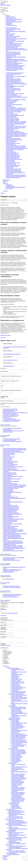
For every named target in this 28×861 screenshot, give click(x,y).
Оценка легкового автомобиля (13, 131)
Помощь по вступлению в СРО (13, 54)
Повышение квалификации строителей (15, 59)
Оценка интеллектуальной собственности (15, 175)
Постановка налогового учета (13, 44)
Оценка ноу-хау (9, 150)
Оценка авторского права (12, 166)
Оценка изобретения (11, 102)
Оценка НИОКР (10, 87)
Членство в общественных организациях (15, 187)
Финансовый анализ (10, 39)
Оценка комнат (9, 103)
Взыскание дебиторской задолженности (15, 48)
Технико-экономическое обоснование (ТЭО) (16, 38)
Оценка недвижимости (11, 27)
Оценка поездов (9, 167)
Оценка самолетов (10, 160)
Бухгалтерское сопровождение (13, 53)
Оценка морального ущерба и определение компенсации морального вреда (16, 177)
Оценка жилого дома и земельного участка (16, 110)
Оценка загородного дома (12, 117)
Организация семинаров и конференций (15, 65)
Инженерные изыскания (11, 61)
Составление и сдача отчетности (10, 421)
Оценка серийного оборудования (13, 80)
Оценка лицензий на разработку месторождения (14, 484)
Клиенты (5, 181)
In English (8, 5)
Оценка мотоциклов (10, 144)
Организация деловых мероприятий (14, 63)
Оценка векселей (10, 91)
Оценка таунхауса (10, 125)
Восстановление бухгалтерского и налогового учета (15, 412)
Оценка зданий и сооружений (13, 143)
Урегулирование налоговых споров (14, 43)
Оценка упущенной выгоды (12, 153)
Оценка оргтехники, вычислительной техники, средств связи (15, 94)
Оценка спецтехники (11, 151)
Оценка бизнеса (9, 30)
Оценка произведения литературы (14, 159)
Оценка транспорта (10, 33)
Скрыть (8, 424)
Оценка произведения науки (12, 158)
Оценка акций (9, 84)
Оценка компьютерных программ (14, 139)
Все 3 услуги (4, 435)
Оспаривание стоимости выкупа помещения (16, 83)
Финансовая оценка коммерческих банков (16, 99)
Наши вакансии (9, 188)
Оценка (8, 15)
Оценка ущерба (9, 35)
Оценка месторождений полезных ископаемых (14, 486)
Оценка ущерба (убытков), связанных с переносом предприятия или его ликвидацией (16, 133)
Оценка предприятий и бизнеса (13, 78)
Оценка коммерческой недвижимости (15, 149)
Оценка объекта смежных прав (13, 170)
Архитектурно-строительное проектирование (16, 60)
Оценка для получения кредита (13, 74)
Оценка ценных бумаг (11, 37)
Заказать (2, 193)
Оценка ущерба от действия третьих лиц (15, 109)
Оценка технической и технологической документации (18, 744)
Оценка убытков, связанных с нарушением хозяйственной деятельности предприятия (16, 122)
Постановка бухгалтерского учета (14, 46)
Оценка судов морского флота (13, 88)
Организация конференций (12, 64)
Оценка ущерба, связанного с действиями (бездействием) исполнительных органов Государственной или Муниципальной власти (16, 147)
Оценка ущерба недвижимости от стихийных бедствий (19, 767)
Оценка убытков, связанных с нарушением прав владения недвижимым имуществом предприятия (16, 136)
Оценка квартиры (10, 92)
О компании (9, 184)
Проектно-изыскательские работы (14, 21)
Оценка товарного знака (11, 114)
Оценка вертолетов (10, 161)
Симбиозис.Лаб (11, 613)
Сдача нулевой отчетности (9, 418)
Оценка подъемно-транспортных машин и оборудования (19, 695)
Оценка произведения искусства (13, 168)
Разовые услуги (7, 417)
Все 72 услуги (4, 554)
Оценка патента (9, 75)
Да (1, 647)
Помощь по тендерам (11, 55)
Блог (4, 182)
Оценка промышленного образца (13, 95)
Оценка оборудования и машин (13, 28)
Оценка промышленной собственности (15, 123)
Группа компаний (10, 186)
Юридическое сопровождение (13, 36)
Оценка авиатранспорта (11, 154)
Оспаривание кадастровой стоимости (14, 72)
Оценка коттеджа (10, 130)
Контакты (5, 190)
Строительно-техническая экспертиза (14, 69)
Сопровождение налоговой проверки (12, 419)
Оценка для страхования (11, 100)
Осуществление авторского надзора (14, 66)
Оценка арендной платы (9, 456)
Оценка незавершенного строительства (15, 86)
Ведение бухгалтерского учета (13, 52)
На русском (3, 5)
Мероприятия (9, 22)
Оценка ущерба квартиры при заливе (14, 82)
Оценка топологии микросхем (13, 165)
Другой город (5, 647)
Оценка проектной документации (14, 171)
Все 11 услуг (3, 424)
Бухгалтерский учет (10, 16)
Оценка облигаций (10, 106)
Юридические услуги (11, 18)
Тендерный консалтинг (11, 25)
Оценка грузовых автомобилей (13, 138)
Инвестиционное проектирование (14, 19)
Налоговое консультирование (10, 413)
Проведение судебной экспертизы (14, 67)
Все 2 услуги (4, 590)
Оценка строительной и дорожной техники (16, 108)
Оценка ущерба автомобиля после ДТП (15, 115)
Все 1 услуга (3, 582)
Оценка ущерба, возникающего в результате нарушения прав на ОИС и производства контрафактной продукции (16, 127)
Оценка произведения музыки (13, 162)
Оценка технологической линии (13, 89)
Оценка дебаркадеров (11, 164)
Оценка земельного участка (12, 120)
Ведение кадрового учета (12, 47)
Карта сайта (3, 615)
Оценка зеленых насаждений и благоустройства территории (13, 156)
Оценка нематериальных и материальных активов (15, 719)
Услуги (5, 665)
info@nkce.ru (3, 609)
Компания (5, 183)
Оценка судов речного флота (12, 81)
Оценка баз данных (10, 142)
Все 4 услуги (4, 575)
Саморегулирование (10, 20)
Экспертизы (9, 24)
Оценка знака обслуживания (12, 119)
